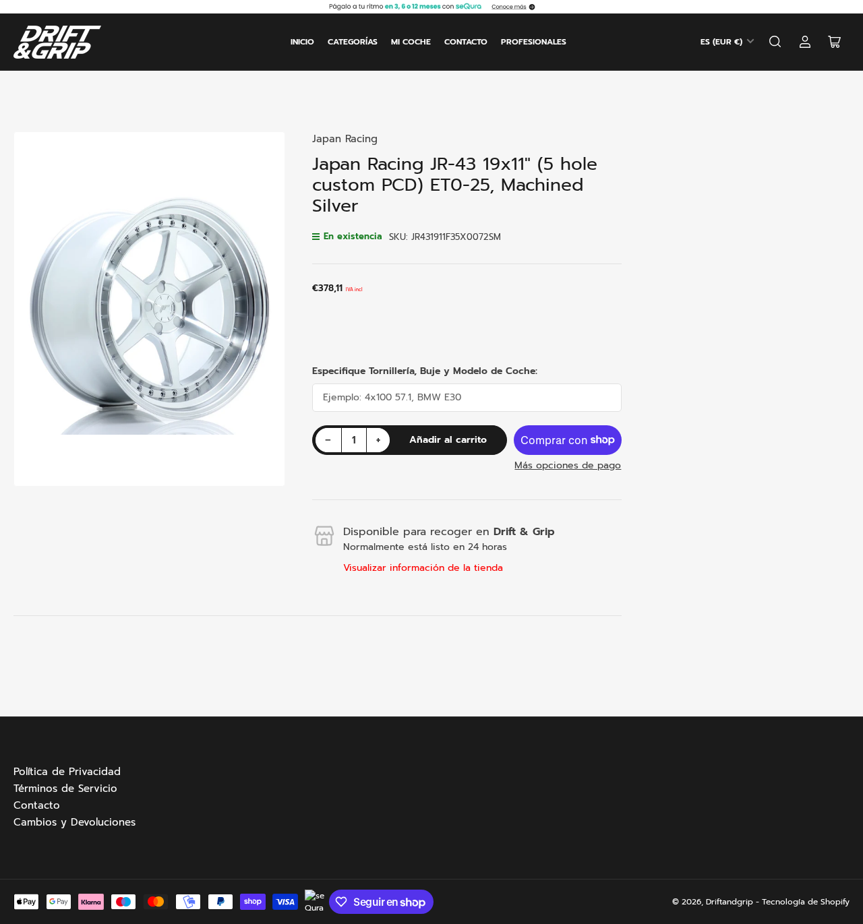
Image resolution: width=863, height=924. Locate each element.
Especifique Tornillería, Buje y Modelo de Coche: (424, 371)
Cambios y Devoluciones (74, 822)
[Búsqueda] (775, 42)
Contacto (465, 42)
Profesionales (533, 42)
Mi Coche (411, 42)
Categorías (353, 42)
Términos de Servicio (65, 788)
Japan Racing (345, 138)
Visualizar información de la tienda (423, 568)
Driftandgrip (729, 902)
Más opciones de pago (567, 465)
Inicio (302, 42)
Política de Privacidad (67, 771)
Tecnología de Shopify (806, 902)
